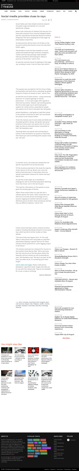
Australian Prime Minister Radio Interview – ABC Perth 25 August (66, 123)
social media (31, 305)
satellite (42, 304)
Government (36, 440)
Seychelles (18, 305)
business (37, 453)
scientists (47, 304)
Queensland (38, 445)
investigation (44, 453)
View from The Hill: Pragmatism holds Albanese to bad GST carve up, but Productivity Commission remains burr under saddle (66, 158)
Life (64, 11)
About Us (47, 469)
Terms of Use (60, 469)
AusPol (34, 448)
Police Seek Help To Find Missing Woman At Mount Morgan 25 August (64, 215)
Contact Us (52, 469)
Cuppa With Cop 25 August (64, 334)
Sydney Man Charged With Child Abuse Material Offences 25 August (66, 206)
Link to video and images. (24, 265)
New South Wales (46, 448)
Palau (31, 304)
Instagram (42, 302)
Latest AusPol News (59, 458)
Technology (50, 11)
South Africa (38, 305)
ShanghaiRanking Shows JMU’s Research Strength (66, 257)
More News (66, 338)
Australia (30, 440)
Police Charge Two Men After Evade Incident (65, 264)
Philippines (36, 304)
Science (42, 11)
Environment (31, 450)
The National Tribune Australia (12, 469)
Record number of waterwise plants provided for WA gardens (66, 198)
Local (20, 11)
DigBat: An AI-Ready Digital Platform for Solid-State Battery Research (66, 318)
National (13, 11)
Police (36, 442)
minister (39, 448)
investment (30, 456)
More (12, 454)
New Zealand (31, 453)
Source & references (45, 275)
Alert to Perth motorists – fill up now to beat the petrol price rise (66, 272)
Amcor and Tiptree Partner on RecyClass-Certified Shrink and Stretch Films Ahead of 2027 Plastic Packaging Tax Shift (66, 71)
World (70, 11)
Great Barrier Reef (34, 302)
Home (6, 11)
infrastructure (43, 450)
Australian (43, 440)
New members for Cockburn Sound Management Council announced (65, 168)
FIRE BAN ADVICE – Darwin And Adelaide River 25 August (66, 280)
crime (36, 456)
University (18, 307)
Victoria (44, 442)
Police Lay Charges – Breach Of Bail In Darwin (66, 250)
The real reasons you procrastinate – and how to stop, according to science (64, 61)
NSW (40, 442)
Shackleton (25, 305)
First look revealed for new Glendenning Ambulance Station (64, 309)
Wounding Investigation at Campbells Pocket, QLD (64, 115)
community (25, 302)
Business (34, 11)
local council (31, 445)
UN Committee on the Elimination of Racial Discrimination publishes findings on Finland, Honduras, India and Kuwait (66, 134)
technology (45, 305)
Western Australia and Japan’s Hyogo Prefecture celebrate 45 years (66, 190)
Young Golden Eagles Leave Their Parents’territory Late (65, 43)
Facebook (72, 440)
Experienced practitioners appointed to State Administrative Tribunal (64, 288)
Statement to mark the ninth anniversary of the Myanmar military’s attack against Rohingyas (65, 82)
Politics (27, 11)
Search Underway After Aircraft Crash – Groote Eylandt (66, 230)
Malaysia (27, 304)
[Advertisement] (50, 5)
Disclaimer (74, 469)
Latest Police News (58, 453)
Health (58, 11)
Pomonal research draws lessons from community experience (64, 327)
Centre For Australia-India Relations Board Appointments (66, 223)
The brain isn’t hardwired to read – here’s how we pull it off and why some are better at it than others (66, 52)
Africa (20, 302)
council (29, 448)
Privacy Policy (67, 469)
